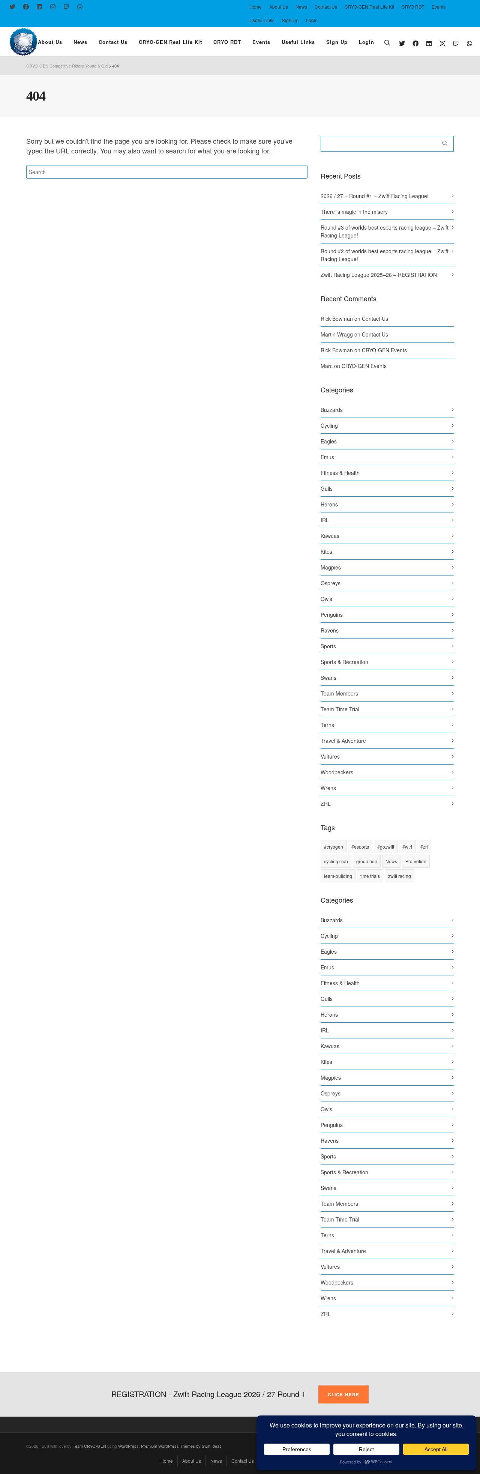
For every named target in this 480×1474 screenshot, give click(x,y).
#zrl (424, 846)
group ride (366, 861)
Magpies (331, 567)
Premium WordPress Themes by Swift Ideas (181, 1446)
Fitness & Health (340, 472)
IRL (325, 520)
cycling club (336, 861)
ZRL (326, 803)
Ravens (330, 630)
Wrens (328, 788)
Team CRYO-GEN (89, 1446)
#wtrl (407, 846)
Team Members (339, 693)
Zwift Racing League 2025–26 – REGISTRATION (379, 274)
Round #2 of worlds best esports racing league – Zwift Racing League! (384, 255)
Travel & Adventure (343, 740)
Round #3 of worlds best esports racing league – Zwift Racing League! (384, 231)
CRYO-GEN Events (384, 350)
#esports (360, 846)
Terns (327, 725)
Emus (327, 457)
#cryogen (333, 846)
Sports (328, 646)
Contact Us (375, 318)
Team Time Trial (340, 709)
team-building (338, 876)
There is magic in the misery (354, 211)
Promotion (415, 861)
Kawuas (330, 535)
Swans (328, 677)
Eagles (329, 441)
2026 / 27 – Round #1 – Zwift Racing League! (375, 196)
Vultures (330, 756)
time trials (370, 876)
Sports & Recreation (344, 662)
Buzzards (332, 409)
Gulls (327, 488)
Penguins (332, 614)
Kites (326, 551)
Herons (329, 504)
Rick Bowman (337, 318)
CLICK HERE (343, 1394)
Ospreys (330, 583)
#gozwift (385, 846)
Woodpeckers (337, 772)
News (391, 861)
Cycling (329, 425)
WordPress (128, 1446)
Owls (326, 599)
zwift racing (399, 876)
